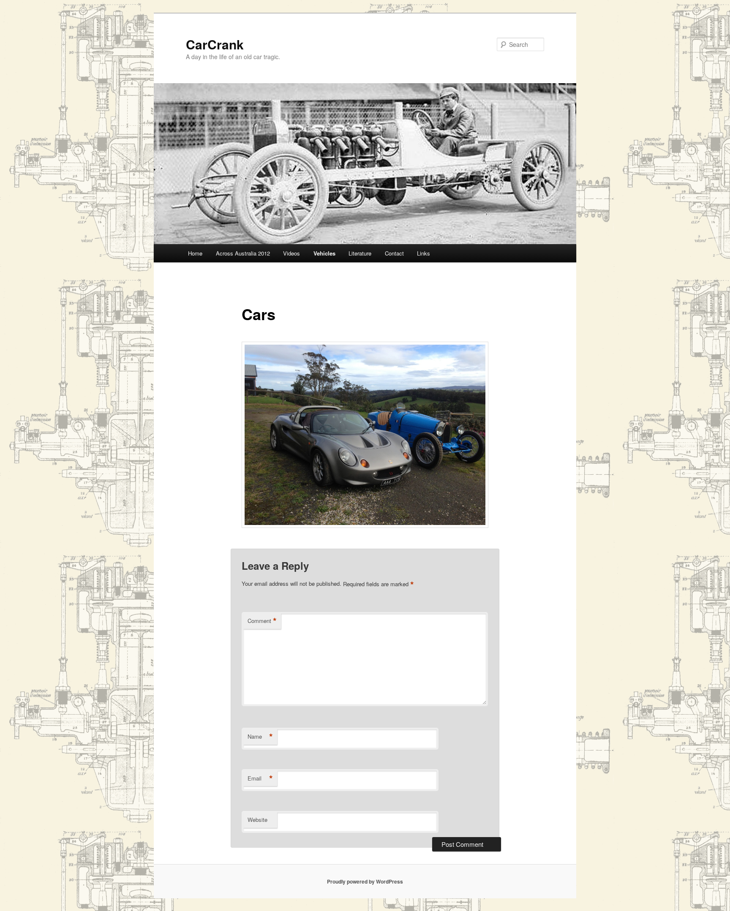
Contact (394, 253)
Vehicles (324, 253)
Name (260, 736)
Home (195, 253)
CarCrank (215, 44)
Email (260, 778)
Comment (262, 621)
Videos (291, 253)
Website (257, 820)
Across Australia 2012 (243, 253)
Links (423, 253)
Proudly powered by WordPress (365, 881)
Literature (360, 253)
